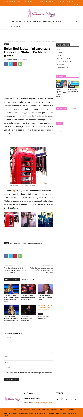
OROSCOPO (61, 55)
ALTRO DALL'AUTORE (28, 279)
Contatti (20, 409)
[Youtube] (77, 4)
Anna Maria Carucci (11, 59)
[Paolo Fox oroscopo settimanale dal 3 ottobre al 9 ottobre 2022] (61, 84)
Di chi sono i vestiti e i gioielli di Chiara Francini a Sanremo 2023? (28, 297)
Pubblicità (61, 409)
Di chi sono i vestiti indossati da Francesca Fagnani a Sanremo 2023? (11, 318)
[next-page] (8, 324)
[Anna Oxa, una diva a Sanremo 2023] (45, 310)
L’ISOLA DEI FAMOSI (63, 68)
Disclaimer (54, 409)
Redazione (27, 409)
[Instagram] (67, 4)
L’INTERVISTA (69, 1)
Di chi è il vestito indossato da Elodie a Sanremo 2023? (27, 318)
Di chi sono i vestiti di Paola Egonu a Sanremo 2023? (45, 297)
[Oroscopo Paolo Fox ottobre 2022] (73, 84)
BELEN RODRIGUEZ (15, 243)
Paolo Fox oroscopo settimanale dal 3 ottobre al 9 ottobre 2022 (61, 92)
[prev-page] (5, 324)
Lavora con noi (70, 409)
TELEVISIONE (59, 1)
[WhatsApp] (20, 64)
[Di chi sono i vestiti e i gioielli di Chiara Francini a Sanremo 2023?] (28, 289)
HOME (24, 1)
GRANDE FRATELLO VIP (64, 62)
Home (5, 41)
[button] (76, 21)
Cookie (65, 413)
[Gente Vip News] (41, 12)
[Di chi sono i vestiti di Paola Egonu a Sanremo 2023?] (45, 289)
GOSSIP (30, 1)
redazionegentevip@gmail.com (41, 403)
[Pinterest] (70, 4)
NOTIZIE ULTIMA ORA (39, 1)
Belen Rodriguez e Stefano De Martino (32, 243)
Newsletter (45, 409)
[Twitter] (74, 4)
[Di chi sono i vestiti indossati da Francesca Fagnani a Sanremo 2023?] (11, 310)
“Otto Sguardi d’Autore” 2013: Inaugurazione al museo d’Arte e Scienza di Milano (15, 270)
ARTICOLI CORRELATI (12, 279)
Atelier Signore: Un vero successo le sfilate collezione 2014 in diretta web (41, 270)
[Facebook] (64, 4)
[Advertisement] (41, 36)
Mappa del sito (36, 409)
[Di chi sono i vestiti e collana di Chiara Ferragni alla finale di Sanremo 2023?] (11, 289)
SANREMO (51, 1)
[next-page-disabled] (60, 116)
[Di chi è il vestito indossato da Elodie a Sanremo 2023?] (28, 310)
